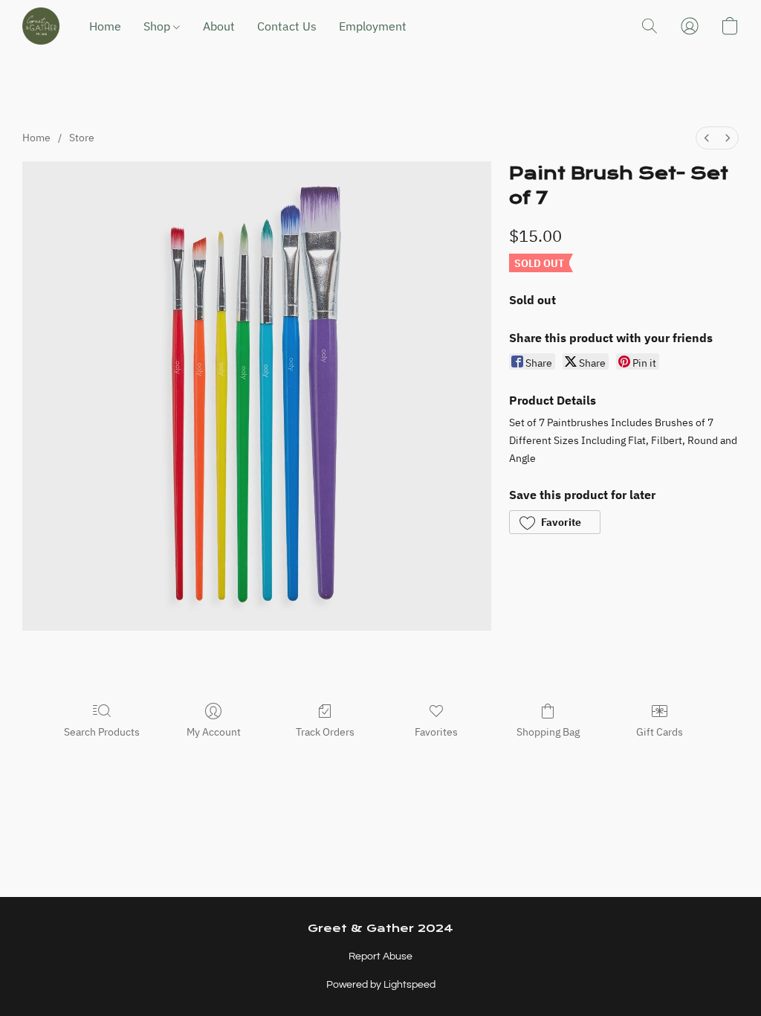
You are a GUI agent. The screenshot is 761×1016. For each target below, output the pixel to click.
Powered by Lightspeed (380, 985)
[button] (40, 26)
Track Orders (325, 732)
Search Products (102, 732)
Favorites (436, 732)
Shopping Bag (548, 732)
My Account (214, 732)
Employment (373, 26)
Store (81, 137)
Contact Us (287, 26)
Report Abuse (380, 956)
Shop (158, 26)
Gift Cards (659, 732)
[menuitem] (706, 138)
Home (105, 26)
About (219, 26)
